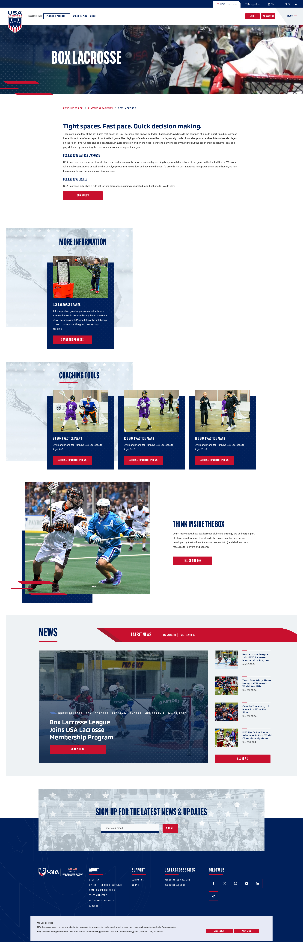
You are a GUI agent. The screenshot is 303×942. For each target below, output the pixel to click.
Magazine (254, 4)
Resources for (73, 108)
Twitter (224, 883)
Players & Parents (56, 16)
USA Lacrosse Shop (175, 885)
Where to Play (80, 16)
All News (242, 759)
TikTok (213, 896)
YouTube (246, 883)
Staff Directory (98, 895)
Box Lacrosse (169, 635)
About (93, 16)
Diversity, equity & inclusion (105, 885)
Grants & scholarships (102, 890)
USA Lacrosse (228, 4)
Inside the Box (192, 561)
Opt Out (246, 931)
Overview (94, 880)
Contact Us (138, 880)
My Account (268, 16)
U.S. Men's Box (188, 635)
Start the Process (72, 339)
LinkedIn (257, 883)
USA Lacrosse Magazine (177, 880)
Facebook (213, 883)
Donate (292, 4)
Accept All (219, 931)
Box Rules (83, 195)
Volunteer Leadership (101, 901)
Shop (274, 4)
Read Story (78, 749)
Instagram (235, 883)
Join (252, 16)
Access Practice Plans (72, 460)
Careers (93, 906)
